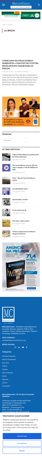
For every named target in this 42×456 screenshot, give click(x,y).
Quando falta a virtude (20, 199)
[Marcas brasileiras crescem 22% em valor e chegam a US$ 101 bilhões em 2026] (6, 167)
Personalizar (22, 443)
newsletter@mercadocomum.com (14, 340)
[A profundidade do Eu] (6, 191)
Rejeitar (22, 451)
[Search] (39, 4)
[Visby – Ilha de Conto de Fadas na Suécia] (6, 180)
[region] (21, 434)
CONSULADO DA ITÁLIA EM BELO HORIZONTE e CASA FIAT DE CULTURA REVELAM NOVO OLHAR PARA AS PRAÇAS (20, 64)
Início (3, 24)
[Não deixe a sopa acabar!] (6, 223)
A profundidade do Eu (20, 189)
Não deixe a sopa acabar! (21, 221)
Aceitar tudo (22, 436)
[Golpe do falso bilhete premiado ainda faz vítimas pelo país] (6, 157)
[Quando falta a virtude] (6, 201)
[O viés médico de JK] (6, 212)
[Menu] (3, 4)
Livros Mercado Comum (8, 1)
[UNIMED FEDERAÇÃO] (21, 15)
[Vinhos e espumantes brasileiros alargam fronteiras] (6, 234)
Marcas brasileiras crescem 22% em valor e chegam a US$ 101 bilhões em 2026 (25, 167)
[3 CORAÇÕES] (21, 126)
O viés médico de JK (19, 210)
